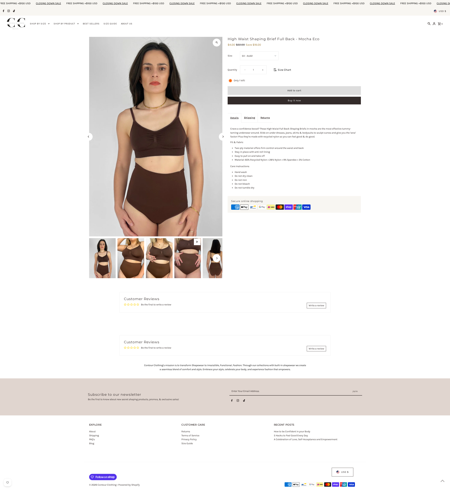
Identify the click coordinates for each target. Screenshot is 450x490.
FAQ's (92, 439)
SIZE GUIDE (110, 23)
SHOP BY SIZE (38, 23)
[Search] (429, 23)
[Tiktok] (13, 11)
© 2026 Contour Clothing (103, 484)
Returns (265, 117)
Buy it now (294, 100)
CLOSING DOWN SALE (49, 3)
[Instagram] (8, 11)
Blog (91, 443)
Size (230, 55)
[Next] (223, 137)
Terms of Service (190, 435)
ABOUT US (126, 23)
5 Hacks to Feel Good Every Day (291, 435)
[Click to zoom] (217, 43)
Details (234, 117)
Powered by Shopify (129, 484)
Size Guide (187, 443)
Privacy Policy (189, 439)
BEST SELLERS (91, 23)
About (92, 431)
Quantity (232, 69)
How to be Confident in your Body (292, 431)
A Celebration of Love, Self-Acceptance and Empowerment (306, 439)
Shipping (249, 117)
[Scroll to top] (442, 481)
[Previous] (89, 137)
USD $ (442, 11)
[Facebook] (3, 11)
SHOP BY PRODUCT (64, 23)
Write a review (316, 305)
